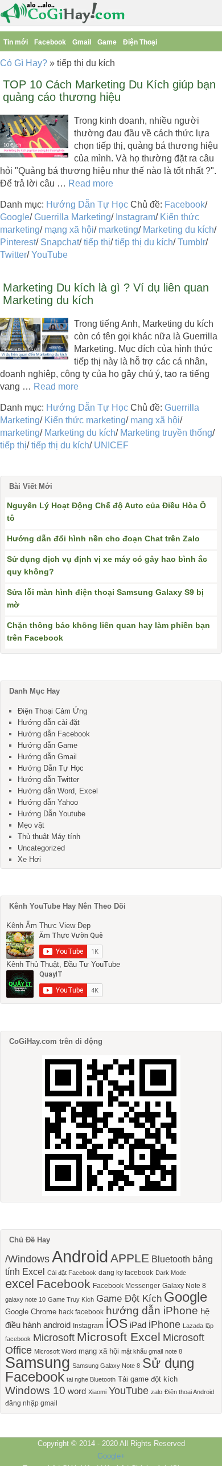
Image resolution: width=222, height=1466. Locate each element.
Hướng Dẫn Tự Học (87, 204)
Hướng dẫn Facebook (54, 734)
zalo (156, 1391)
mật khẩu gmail (142, 1351)
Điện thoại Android (189, 1391)
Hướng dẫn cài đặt (49, 722)
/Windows (27, 1259)
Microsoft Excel (119, 1337)
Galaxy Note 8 (184, 1286)
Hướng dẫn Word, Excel (58, 791)
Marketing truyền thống (166, 433)
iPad (138, 1325)
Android (80, 1256)
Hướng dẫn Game (47, 745)
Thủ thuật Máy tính (49, 836)
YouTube (49, 255)
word (77, 1391)
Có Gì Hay (66, 13)
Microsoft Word (55, 1351)
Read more (90, 183)
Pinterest (18, 242)
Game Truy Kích (71, 1299)
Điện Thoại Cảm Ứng (52, 711)
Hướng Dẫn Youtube (51, 813)
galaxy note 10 (25, 1299)
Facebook (50, 42)
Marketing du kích (178, 229)
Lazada (193, 1325)
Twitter (13, 255)
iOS (117, 1323)
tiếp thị (97, 242)
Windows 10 (35, 1390)
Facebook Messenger (126, 1286)
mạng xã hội (69, 229)
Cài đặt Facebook (71, 1272)
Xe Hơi (29, 859)
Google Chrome (30, 1311)
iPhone (164, 1324)
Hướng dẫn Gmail (47, 756)
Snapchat (59, 242)
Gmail (81, 42)
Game (107, 42)
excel (19, 1284)
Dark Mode (170, 1272)
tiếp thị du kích (144, 242)
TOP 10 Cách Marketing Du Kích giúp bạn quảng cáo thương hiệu (109, 90)
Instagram (135, 217)
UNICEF (111, 445)
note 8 (173, 1351)
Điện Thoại (140, 42)
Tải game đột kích (148, 1379)
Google (15, 217)
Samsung (37, 1362)
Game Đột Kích (129, 1298)
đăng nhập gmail (31, 1403)
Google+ (111, 1456)
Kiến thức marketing (85, 420)
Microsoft (54, 1337)
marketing (118, 229)
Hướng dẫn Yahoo (48, 802)
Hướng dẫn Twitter (48, 779)
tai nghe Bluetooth (91, 1379)
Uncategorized (41, 848)
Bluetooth (170, 1259)
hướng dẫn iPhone (152, 1311)
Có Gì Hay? (23, 63)
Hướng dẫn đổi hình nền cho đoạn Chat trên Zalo (103, 538)
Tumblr (191, 242)
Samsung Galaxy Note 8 (106, 1365)
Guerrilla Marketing (72, 217)
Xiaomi (97, 1391)
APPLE (129, 1258)
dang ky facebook (125, 1273)
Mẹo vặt (31, 825)
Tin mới (15, 42)
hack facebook (81, 1312)
